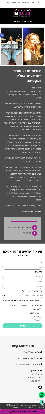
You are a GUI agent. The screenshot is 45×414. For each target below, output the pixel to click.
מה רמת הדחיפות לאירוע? (32, 291)
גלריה (30, 21)
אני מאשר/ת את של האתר (21, 300)
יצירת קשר (16, 21)
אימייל (40, 281)
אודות (24, 21)
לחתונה (36, 309)
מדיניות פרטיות (16, 407)
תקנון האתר (27, 407)
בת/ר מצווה (34, 313)
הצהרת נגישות (38, 407)
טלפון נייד (38, 272)
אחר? (36, 320)
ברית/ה (36, 316)
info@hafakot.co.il (24, 358)
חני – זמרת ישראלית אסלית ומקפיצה (17, 2)
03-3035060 (27, 211)
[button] (2, 35)
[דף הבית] (38, 2)
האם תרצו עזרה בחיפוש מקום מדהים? (27, 305)
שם (41, 262)
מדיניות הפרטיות (18, 300)
